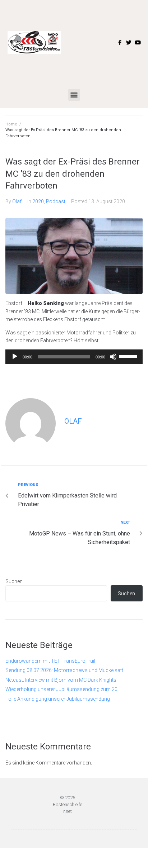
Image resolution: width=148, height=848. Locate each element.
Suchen (14, 581)
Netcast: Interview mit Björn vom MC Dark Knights (60, 680)
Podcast (55, 201)
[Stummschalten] (113, 356)
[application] (74, 356)
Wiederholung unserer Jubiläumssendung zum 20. (62, 689)
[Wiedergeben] (14, 356)
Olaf (17, 201)
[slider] (129, 355)
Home (11, 124)
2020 (38, 201)
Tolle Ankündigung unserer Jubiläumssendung (57, 699)
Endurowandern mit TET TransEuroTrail (50, 661)
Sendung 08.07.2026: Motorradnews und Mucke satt (64, 670)
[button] (74, 95)
